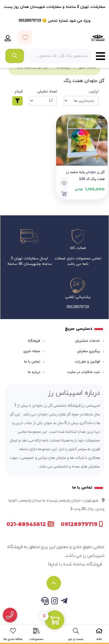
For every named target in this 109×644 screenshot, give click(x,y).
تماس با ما (32, 361)
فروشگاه (34, 341)
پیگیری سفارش (88, 351)
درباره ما (34, 372)
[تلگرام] (64, 601)
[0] (54, 620)
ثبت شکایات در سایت (83, 372)
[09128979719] (10, 615)
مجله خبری (31, 351)
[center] (14, 56)
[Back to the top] (54, 583)
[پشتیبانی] (45, 601)
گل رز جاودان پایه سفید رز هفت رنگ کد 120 (85, 175)
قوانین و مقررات (87, 361)
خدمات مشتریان (87, 341)
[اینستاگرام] (54, 601)
